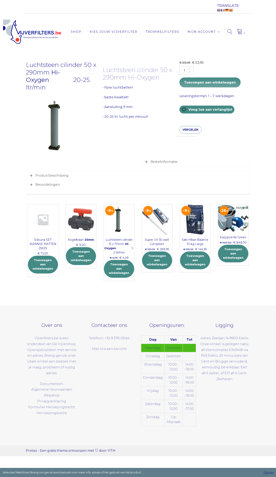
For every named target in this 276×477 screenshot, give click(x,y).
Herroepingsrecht (52, 413)
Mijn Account (202, 32)
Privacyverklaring (51, 401)
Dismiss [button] (268, 472)
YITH (111, 451)
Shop (76, 32)
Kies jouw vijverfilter (113, 32)
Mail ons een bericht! (109, 349)
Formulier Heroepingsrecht (51, 407)
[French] (222, 10)
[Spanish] (231, 10)
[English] (218, 10)
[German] (227, 10)
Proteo (31, 451)
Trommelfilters (162, 32)
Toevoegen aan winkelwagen (210, 82)
